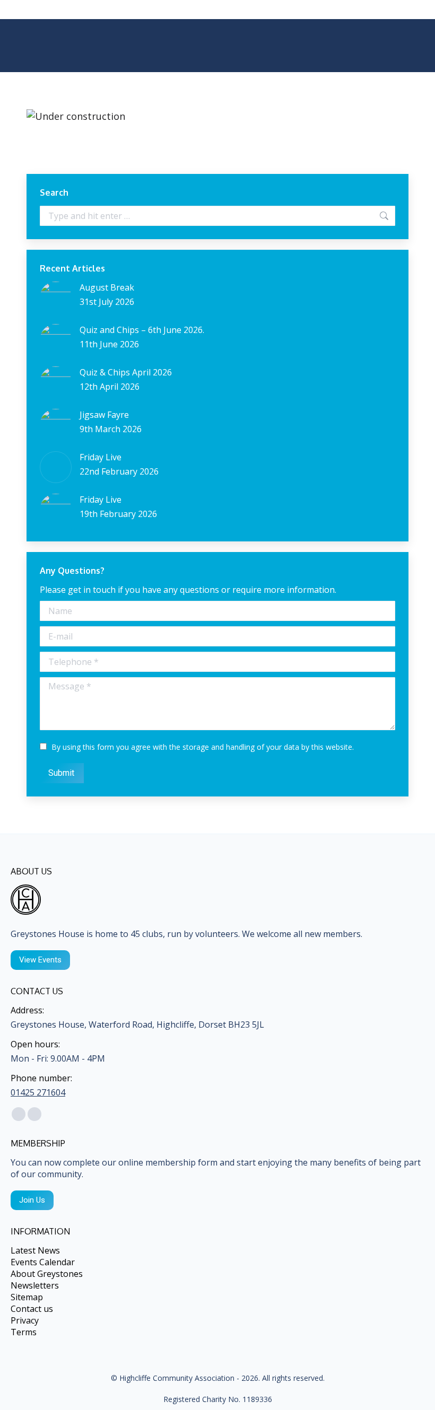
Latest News (35, 1250)
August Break (107, 287)
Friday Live (100, 457)
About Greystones (47, 1274)
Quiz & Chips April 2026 (126, 372)
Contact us (32, 1309)
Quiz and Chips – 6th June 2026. (142, 330)
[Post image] (56, 297)
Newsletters (35, 1285)
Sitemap (27, 1297)
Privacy (25, 1320)
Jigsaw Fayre (104, 415)
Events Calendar (43, 1262)
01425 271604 (38, 1092)
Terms (24, 1332)
